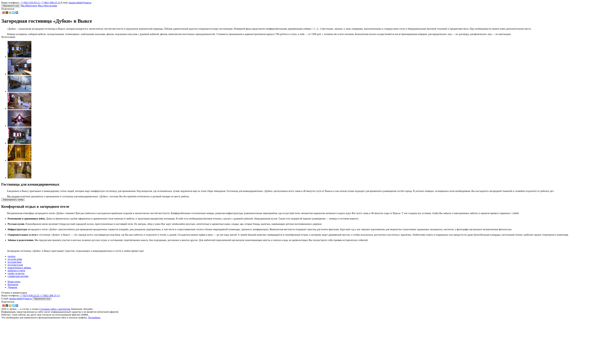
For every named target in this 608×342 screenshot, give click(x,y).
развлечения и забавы (19, 267)
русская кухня (15, 264)
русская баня (14, 262)
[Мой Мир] (7, 12)
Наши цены (14, 281)
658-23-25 (29, 295)
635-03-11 (30, 2)
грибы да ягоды (16, 273)
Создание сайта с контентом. (55, 309)
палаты (11, 256)
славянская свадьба (18, 276)
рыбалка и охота (16, 270)
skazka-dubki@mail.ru (80, 2)
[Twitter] (13, 12)
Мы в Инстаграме (47, 5)
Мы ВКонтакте (29, 5)
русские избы (15, 259)
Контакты (13, 284)
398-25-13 (50, 2)
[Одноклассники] (10, 12)
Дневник (12, 287)
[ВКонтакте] (17, 12)
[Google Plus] (3, 12)
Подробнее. (94, 317)
